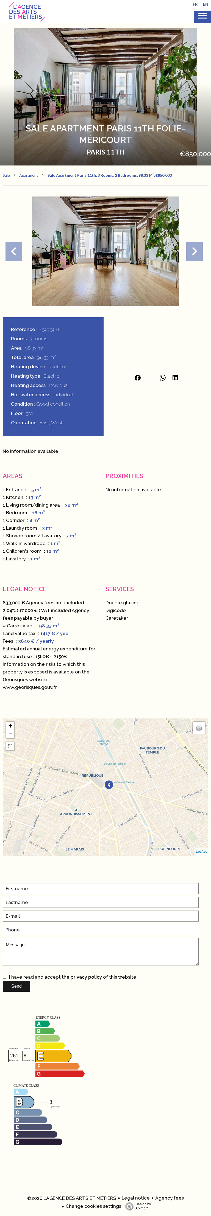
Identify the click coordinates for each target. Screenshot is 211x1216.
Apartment (28, 175)
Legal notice (136, 1198)
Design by (143, 1206)
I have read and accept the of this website (72, 977)
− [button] (10, 734)
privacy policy (86, 977)
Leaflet (201, 851)
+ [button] (10, 725)
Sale (6, 175)
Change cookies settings (93, 1206)
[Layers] (199, 728)
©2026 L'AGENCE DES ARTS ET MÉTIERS (71, 1198)
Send (16, 986)
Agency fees (169, 1198)
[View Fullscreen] (10, 746)
